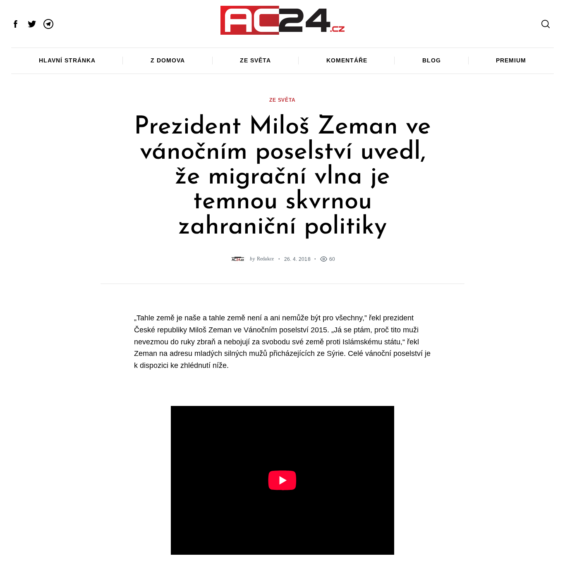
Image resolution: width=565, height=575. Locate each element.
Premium (511, 60)
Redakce (265, 259)
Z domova (168, 60)
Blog (431, 60)
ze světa (282, 100)
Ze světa (255, 60)
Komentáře (346, 60)
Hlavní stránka (67, 60)
